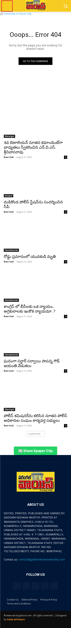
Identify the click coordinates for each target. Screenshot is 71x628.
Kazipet (8, 195)
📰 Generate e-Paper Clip (16, 13)
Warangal (9, 136)
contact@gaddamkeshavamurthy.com (41, 559)
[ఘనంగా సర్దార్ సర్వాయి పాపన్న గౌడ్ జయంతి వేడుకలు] (35, 341)
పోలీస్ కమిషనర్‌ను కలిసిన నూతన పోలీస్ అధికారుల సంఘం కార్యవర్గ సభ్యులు (35, 418)
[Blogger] (17, 586)
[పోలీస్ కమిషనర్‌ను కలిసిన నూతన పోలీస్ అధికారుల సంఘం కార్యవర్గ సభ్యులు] (35, 395)
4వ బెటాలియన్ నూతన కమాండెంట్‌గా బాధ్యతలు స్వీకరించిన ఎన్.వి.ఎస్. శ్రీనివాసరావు (33, 147)
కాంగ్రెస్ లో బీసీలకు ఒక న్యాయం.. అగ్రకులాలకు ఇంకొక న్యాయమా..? (29, 309)
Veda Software (16, 619)
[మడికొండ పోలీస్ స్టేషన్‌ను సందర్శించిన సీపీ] (35, 181)
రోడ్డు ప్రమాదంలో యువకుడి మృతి (30, 256)
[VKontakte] (54, 586)
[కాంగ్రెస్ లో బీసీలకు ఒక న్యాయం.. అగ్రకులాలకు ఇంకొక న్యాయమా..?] (35, 286)
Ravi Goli (9, 157)
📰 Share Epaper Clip (35, 451)
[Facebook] (26, 586)
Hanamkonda (11, 250)
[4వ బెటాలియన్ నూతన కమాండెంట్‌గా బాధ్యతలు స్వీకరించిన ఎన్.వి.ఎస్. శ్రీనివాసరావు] (35, 122)
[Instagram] (44, 586)
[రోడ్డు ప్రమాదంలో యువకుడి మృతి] (35, 236)
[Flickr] (35, 586)
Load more (34, 433)
